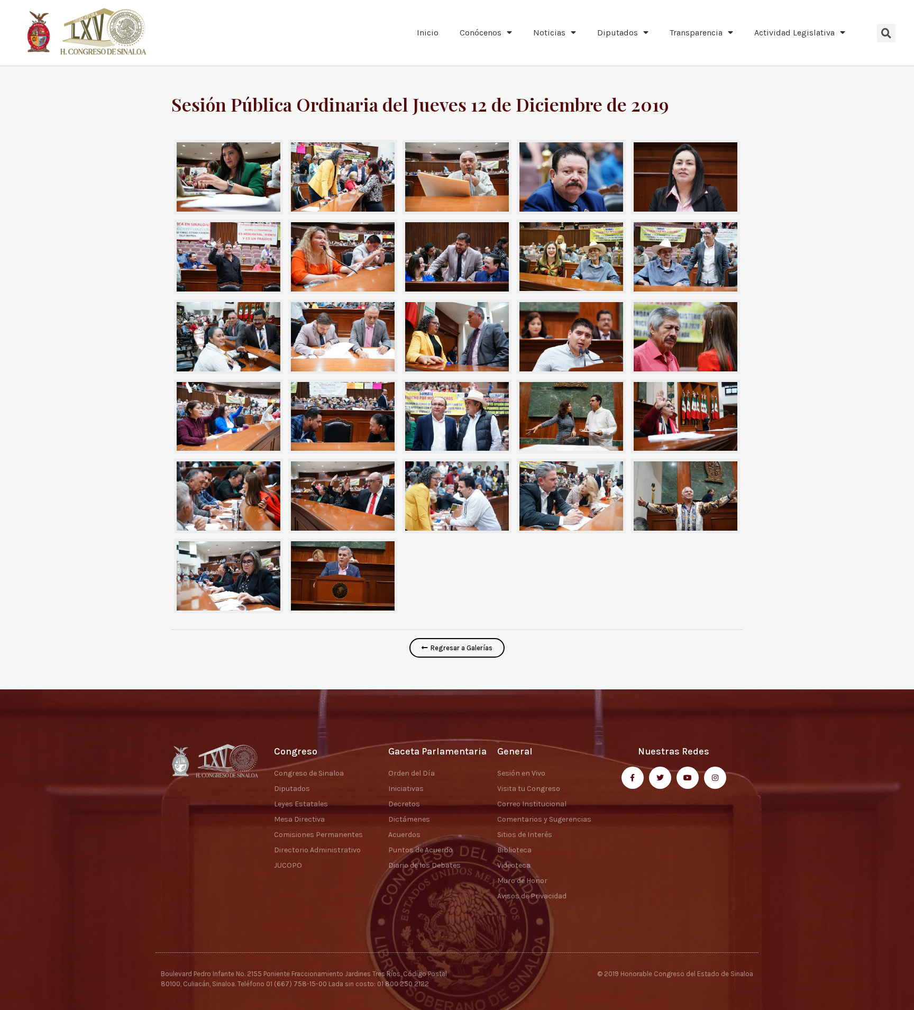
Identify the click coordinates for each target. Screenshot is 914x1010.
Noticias (549, 33)
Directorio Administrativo (317, 849)
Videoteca (514, 865)
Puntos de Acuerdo (420, 849)
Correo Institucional (531, 803)
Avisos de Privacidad (531, 895)
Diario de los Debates (424, 865)
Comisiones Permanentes (318, 834)
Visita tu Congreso (528, 788)
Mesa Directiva (299, 819)
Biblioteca (514, 849)
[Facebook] (632, 778)
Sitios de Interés (524, 834)
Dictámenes (409, 819)
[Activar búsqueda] (886, 33)
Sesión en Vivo (521, 773)
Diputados (617, 33)
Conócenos (480, 33)
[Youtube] (688, 778)
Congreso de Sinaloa (309, 773)
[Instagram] (715, 778)
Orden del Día (411, 773)
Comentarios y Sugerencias (544, 819)
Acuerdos (404, 834)
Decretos (404, 803)
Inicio (427, 33)
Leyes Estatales (301, 803)
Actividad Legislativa (794, 33)
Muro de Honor (522, 880)
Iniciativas (406, 788)
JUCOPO (288, 865)
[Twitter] (660, 778)
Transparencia (696, 33)
